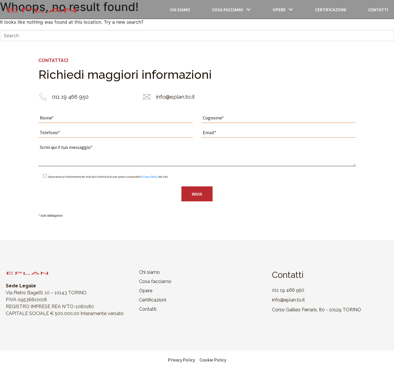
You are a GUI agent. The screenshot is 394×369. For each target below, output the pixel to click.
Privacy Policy (149, 177)
